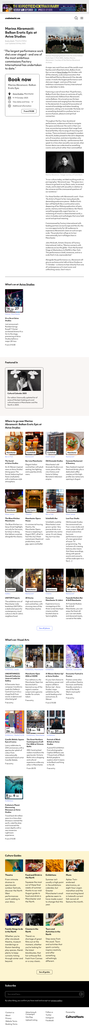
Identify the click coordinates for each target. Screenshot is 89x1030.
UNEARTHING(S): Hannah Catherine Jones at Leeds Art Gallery (12, 677)
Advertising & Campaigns (31, 1013)
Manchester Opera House (33, 519)
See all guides (44, 972)
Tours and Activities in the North (53, 932)
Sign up (80, 994)
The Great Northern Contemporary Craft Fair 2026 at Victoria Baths (35, 743)
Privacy (8, 1018)
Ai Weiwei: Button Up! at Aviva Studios (55, 675)
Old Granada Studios (54, 461)
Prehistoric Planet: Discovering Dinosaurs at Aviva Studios (12, 808)
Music (69, 875)
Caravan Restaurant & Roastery (74, 462)
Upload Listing (31, 1020)
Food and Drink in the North (33, 876)
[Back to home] (12, 18)
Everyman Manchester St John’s (54, 599)
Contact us (9, 1013)
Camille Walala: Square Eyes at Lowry (14, 740)
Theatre (9, 875)
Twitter (48, 1015)
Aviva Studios (18, 94)
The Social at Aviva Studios (11, 462)
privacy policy (56, 1000)
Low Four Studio (72, 518)
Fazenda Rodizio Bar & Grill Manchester (74, 599)
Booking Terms (11, 1024)
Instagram (50, 1018)
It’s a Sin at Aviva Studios (12, 319)
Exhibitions (51, 875)
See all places (44, 628)
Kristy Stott (9, 41)
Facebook (50, 1020)
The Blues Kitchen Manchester (12, 519)
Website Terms (11, 1021)
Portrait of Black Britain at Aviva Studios (53, 741)
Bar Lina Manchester (33, 461)
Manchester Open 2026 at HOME (32, 675)
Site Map (29, 1017)
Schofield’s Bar (52, 518)
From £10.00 (29, 111)
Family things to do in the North (14, 930)
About (7, 1015)
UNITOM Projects (12, 598)
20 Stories (29, 598)
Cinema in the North (31, 930)
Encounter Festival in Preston (74, 675)
